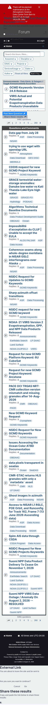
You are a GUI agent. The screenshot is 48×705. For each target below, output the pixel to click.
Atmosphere (26, 154)
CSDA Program (17, 543)
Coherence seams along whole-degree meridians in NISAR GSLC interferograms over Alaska (25, 256)
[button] (8, 123)
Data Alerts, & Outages (30, 81)
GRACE (14, 197)
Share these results (14, 117)
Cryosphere (25, 420)
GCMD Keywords (28, 174)
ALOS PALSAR (27, 240)
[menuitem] (41, 40)
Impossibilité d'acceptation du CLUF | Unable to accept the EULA (25, 231)
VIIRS (34, 349)
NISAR (13, 141)
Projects (21, 64)
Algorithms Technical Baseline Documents (23, 208)
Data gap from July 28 (23, 133)
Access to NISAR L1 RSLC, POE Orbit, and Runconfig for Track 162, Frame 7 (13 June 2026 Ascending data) (26, 511)
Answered (9, 59)
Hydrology (15, 201)
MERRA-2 (15, 162)
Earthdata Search (18, 340)
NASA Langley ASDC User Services (28, 644)
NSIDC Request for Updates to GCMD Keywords (21, 280)
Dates (28, 69)
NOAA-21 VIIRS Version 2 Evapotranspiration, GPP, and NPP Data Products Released (26, 327)
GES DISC (33, 158)
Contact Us (24, 652)
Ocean (26, 221)
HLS (30, 486)
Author (7, 74)
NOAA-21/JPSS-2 (19, 349)
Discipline (25, 59)
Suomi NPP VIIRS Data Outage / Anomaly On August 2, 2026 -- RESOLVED (24, 599)
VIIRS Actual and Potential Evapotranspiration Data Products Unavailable (25, 101)
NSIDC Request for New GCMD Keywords (25, 431)
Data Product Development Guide (26, 217)
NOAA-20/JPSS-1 (19, 584)
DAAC (7, 64)
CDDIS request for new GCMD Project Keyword (25, 168)
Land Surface (16, 345)
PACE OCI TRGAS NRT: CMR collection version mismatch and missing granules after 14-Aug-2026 (24, 392)
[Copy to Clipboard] (1, 702)
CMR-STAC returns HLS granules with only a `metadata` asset (25, 479)
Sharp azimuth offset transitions (23, 294)
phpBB (16, 654)
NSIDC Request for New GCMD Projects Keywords (26, 550)
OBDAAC (14, 221)
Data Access (16, 244)
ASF (22, 137)
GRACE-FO (27, 197)
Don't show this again (12, 34)
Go (25, 686)
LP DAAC (35, 340)
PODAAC (27, 201)
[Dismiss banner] (39, 7)
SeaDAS (34, 470)
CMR (22, 404)
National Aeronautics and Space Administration (24, 647)
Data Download (17, 158)
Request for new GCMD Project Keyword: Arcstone (25, 373)
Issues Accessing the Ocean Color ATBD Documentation (23, 446)
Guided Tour (17, 39)
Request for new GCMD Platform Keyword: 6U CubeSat (25, 357)
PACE (13, 408)
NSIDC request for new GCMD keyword (24, 311)
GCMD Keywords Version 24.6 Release (26, 89)
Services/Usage (11, 69)
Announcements (28, 336)
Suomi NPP (36, 588)
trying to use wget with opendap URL (24, 148)
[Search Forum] (42, 53)
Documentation (27, 453)
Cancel (17, 686)
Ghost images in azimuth (25, 495)
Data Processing (35, 137)
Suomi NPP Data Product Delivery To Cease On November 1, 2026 (25, 564)
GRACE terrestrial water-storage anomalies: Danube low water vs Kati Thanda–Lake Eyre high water (26, 186)
